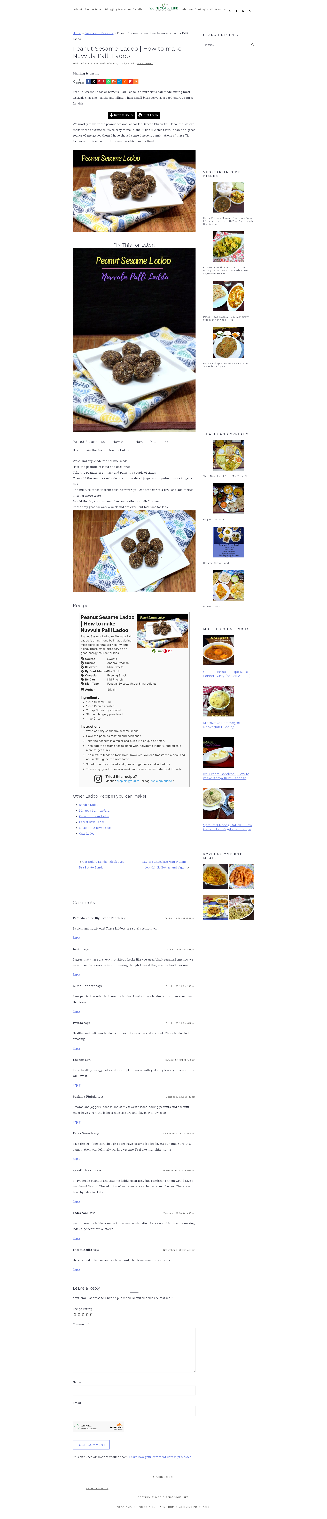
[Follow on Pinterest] (250, 11)
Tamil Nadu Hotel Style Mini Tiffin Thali (226, 476)
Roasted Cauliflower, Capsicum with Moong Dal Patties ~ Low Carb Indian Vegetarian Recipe (225, 270)
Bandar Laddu (89, 805)
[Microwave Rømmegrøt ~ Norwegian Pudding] (228, 702)
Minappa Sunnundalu (94, 811)
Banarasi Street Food (216, 563)
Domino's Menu (212, 606)
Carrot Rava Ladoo (92, 822)
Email (77, 1403)
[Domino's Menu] (228, 585)
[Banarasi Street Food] (228, 542)
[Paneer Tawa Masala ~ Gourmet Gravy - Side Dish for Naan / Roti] (228, 296)
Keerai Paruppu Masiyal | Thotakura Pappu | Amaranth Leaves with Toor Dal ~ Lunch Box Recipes (228, 221)
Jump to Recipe (123, 115)
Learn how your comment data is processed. (160, 1457)
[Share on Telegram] (119, 81)
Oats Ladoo (87, 834)
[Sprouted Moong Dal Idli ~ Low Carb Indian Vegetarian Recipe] (228, 804)
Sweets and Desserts (99, 33)
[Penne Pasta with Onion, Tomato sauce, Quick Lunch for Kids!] (241, 877)
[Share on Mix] (135, 81)
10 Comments (145, 63)
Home (77, 33)
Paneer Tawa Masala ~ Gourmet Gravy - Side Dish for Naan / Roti (227, 318)
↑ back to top (163, 1477)
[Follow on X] (230, 11)
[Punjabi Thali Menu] (228, 498)
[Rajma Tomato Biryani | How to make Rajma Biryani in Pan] (215, 908)
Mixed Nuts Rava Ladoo (95, 828)
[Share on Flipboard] (130, 81)
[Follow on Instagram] (244, 11)
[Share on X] (94, 81)
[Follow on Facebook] (237, 11)
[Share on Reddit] (125, 81)
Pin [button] (169, 651)
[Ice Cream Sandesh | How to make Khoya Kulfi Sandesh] (228, 753)
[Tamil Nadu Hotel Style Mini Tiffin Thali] (228, 455)
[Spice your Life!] (163, 10)
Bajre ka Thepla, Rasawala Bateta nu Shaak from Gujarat (225, 365)
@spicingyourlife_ (129, 781)
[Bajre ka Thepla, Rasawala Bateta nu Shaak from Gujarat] (228, 342)
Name (77, 1382)
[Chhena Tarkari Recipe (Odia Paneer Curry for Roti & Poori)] (228, 651)
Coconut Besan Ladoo (94, 816)
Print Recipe (150, 115)
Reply (77, 938)
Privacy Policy (97, 1488)
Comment (81, 1324)
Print (159, 651)
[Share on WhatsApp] (108, 81)
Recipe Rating (82, 1309)
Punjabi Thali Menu (214, 519)
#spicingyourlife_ (162, 781)
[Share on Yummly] (114, 81)
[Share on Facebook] (88, 81)
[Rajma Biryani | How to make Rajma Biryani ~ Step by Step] (241, 908)
